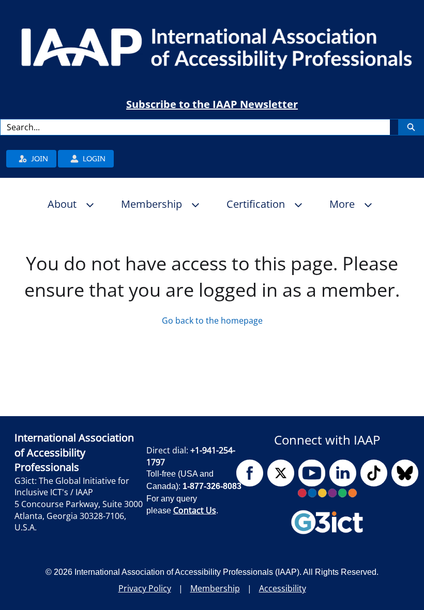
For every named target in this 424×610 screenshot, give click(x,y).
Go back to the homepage (212, 320)
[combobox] (195, 127)
